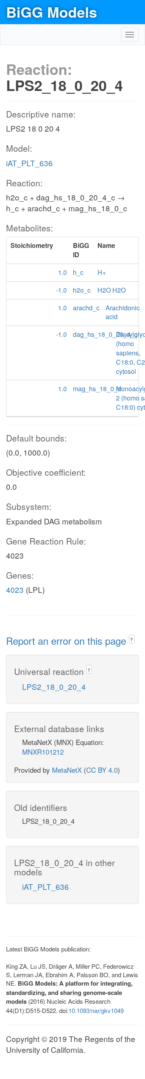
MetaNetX (67, 770)
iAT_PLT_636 (29, 162)
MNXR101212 (43, 752)
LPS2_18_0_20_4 (54, 686)
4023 (15, 589)
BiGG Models (51, 11)
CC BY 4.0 (102, 770)
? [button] (131, 639)
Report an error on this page (67, 640)
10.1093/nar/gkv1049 (96, 1010)
